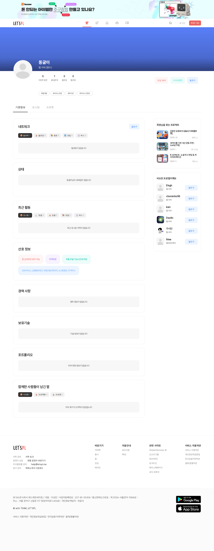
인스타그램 (154, 454)
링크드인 (153, 463)
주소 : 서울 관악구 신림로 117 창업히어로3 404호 (36, 501)
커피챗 (97, 450)
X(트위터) (153, 459)
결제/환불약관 (191, 463)
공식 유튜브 (154, 472)
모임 (97, 463)
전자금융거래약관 (192, 459)
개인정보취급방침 (192, 454)
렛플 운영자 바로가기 (36, 460)
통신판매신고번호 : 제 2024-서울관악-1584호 (114, 497)
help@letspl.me (39, 464)
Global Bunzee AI (158, 450)
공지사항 (126, 450)
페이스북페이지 (155, 467)
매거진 (97, 467)
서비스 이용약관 (192, 450)
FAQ (124, 454)
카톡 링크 (30, 457)
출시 (97, 454)
